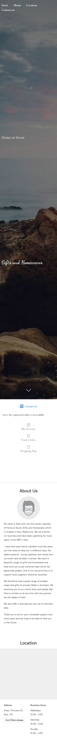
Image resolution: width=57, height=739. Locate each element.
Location (31, 5)
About (17, 5)
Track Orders (28, 440)
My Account (28, 429)
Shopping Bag (28, 451)
